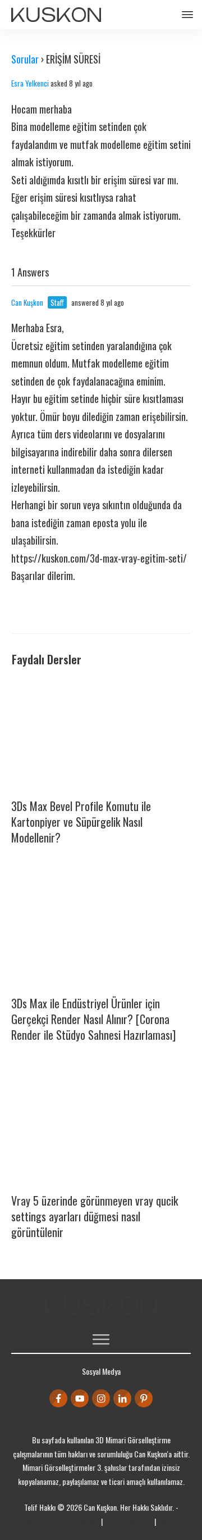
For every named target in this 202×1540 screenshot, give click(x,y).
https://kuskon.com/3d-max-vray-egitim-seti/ (99, 558)
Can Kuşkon (27, 302)
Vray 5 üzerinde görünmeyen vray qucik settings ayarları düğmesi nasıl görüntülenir (94, 1216)
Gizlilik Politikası (128, 1521)
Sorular (25, 59)
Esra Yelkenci (30, 83)
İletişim (168, 1521)
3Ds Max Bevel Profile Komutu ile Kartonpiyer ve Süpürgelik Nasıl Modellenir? (81, 822)
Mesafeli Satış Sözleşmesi (61, 1521)
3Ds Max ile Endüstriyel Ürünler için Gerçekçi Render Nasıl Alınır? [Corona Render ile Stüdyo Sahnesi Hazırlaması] (93, 1019)
